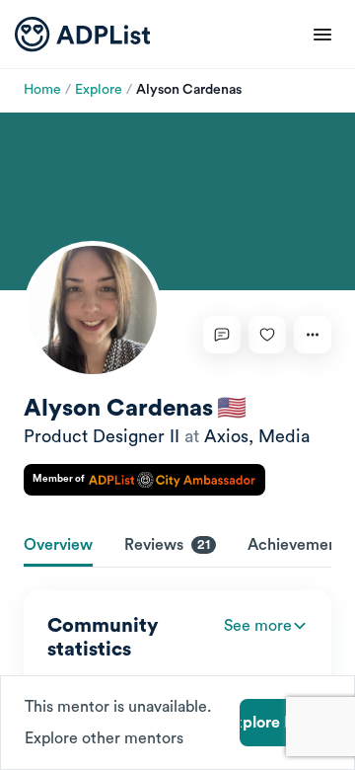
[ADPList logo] (82, 34)
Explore (98, 90)
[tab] (58, 547)
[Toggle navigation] (322, 34)
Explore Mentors (285, 723)
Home (42, 90)
